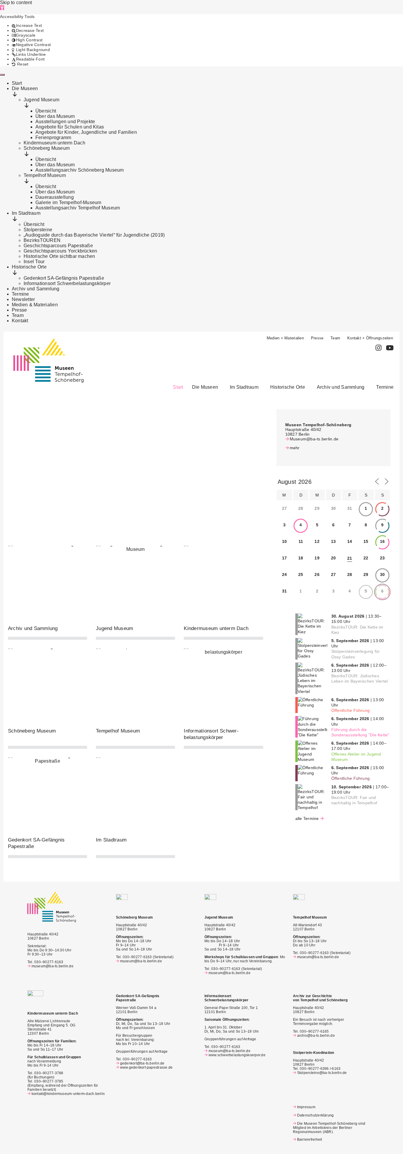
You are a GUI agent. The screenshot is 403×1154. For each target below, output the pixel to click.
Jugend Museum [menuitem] (41, 99)
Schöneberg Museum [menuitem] (47, 148)
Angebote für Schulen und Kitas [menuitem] (69, 126)
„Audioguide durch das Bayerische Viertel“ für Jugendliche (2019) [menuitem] (94, 234)
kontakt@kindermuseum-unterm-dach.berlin (68, 1094)
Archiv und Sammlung (341, 387)
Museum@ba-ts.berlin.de (314, 439)
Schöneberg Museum (32, 731)
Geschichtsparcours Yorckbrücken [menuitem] (60, 250)
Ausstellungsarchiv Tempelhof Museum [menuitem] (77, 207)
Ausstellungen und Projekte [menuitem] (65, 121)
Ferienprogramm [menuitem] (53, 137)
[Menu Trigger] (2, 75)
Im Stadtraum (244, 387)
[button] (2, 7)
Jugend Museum (114, 628)
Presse (317, 338)
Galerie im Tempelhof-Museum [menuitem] (68, 202)
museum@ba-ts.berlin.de (52, 966)
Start (178, 387)
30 (382, 574)
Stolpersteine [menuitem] (38, 229)
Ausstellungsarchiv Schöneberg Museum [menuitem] (79, 169)
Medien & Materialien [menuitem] (35, 304)
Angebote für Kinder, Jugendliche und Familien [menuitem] (86, 132)
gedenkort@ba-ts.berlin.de (142, 1063)
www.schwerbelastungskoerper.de (237, 1055)
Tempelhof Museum (118, 731)
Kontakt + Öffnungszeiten (370, 338)
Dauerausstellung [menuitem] (54, 197)
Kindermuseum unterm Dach (216, 628)
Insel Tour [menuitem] (34, 261)
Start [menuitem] (17, 83)
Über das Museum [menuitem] (55, 116)
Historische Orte (287, 387)
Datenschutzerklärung (315, 1115)
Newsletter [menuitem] (23, 299)
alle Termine (307, 818)
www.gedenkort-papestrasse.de (146, 1067)
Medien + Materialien (285, 338)
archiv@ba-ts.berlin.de (316, 1035)
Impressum (306, 1107)
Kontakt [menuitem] (20, 320)
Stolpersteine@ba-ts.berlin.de (322, 1073)
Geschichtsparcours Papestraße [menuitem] (58, 245)
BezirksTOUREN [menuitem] (42, 240)
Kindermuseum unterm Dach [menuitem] (54, 142)
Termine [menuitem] (20, 294)
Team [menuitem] (18, 315)
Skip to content (16, 2)
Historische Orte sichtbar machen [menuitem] (59, 256)
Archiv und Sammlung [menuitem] (36, 288)
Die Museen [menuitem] (25, 88)
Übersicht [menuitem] (45, 110)
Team (335, 338)
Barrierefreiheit (309, 1139)
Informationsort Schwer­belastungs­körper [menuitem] (67, 283)
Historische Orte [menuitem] (29, 266)
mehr (295, 447)
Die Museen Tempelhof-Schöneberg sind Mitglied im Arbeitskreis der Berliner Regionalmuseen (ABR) (329, 1128)
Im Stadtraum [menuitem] (26, 213)
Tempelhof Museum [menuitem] (45, 175)
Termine (385, 387)
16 (382, 541)
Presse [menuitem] (19, 309)
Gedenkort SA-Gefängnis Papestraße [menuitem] (64, 278)
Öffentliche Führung (350, 710)
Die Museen (205, 387)
